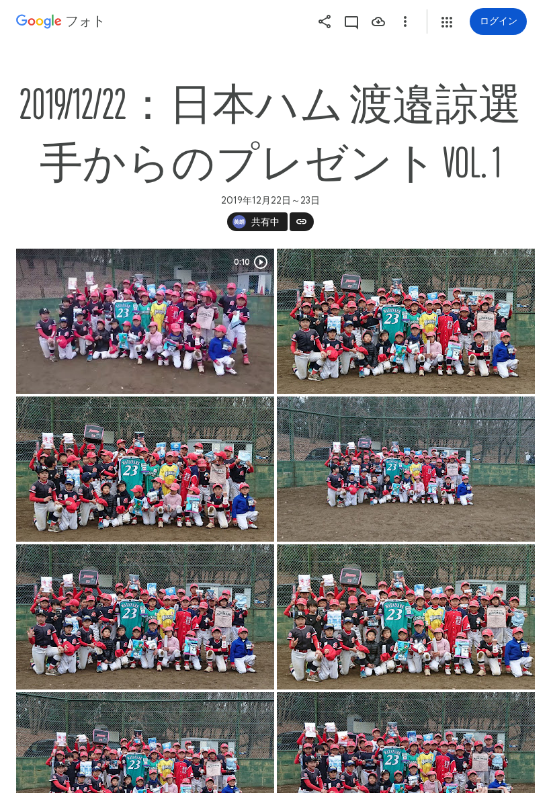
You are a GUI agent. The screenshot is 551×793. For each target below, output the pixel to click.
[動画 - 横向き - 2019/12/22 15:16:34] (145, 321)
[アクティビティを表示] (351, 21)
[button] (446, 22)
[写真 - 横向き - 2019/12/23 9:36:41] (145, 469)
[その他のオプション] (405, 21)
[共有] (324, 21)
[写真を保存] (378, 21)
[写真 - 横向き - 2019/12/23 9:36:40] (406, 321)
